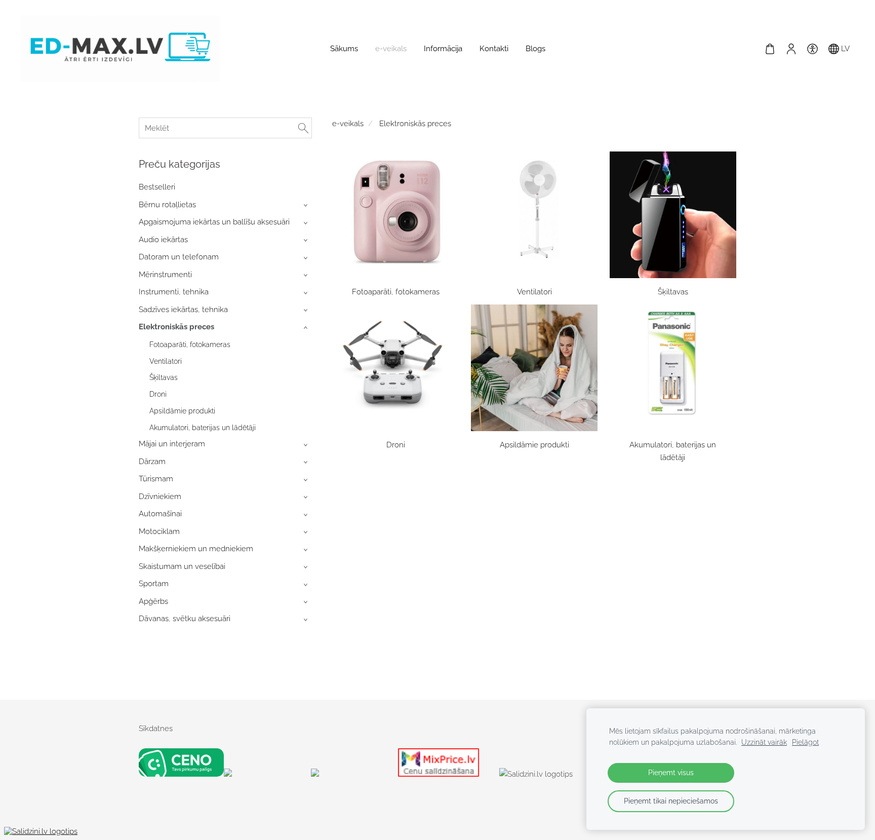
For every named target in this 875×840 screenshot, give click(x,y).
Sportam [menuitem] (154, 583)
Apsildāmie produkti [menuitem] (182, 411)
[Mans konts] (791, 48)
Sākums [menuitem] (344, 48)
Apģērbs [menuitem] (153, 601)
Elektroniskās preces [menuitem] (176, 326)
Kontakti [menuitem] (494, 48)
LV (844, 48)
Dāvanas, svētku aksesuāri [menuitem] (184, 618)
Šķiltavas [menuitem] (163, 377)
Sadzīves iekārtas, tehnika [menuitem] (183, 309)
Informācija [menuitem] (443, 48)
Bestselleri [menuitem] (157, 187)
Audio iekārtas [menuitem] (163, 239)
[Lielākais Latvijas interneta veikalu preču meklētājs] (352, 774)
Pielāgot (805, 742)
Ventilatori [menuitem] (165, 361)
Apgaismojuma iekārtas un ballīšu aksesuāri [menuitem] (214, 221)
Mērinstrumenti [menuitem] (165, 274)
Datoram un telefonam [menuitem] (179, 256)
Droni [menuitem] (158, 394)
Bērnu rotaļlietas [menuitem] (167, 204)
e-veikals (348, 123)
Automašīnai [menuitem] (160, 513)
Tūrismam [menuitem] (156, 478)
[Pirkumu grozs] (769, 48)
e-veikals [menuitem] (391, 48)
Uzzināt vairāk (764, 742)
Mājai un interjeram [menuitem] (172, 443)
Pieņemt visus (671, 773)
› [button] (306, 205)
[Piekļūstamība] (812, 48)
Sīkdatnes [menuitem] (156, 728)
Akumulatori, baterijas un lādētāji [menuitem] (202, 428)
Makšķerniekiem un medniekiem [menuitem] (196, 548)
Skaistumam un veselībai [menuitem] (182, 566)
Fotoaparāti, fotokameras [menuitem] (189, 344)
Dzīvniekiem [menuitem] (160, 496)
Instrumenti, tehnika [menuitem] (174, 291)
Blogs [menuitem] (535, 48)
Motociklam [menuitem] (159, 531)
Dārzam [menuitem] (152, 461)
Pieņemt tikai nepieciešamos (671, 801)
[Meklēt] (303, 128)
